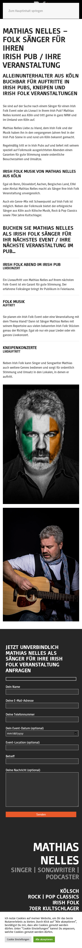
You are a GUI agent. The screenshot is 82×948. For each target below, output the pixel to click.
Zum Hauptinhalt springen (26, 11)
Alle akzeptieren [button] (44, 939)
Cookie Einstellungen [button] (18, 939)
